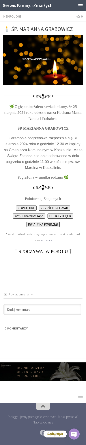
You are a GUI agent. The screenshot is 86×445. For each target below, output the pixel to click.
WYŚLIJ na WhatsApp (29, 216)
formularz (46, 240)
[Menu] (80, 5)
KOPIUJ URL (26, 208)
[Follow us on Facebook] (43, 433)
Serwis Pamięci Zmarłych (27, 5)
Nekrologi (12, 16)
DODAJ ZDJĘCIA (60, 216)
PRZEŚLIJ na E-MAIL (55, 208)
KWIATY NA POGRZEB (43, 224)
